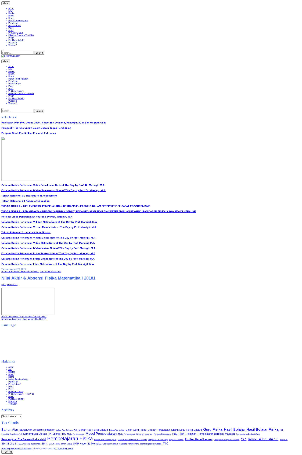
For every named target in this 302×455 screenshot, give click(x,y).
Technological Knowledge (150, 444)
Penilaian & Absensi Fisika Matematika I (20, 271)
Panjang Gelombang (162, 434)
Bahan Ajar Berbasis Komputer (37, 429)
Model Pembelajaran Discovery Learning (135, 434)
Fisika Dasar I (194, 429)
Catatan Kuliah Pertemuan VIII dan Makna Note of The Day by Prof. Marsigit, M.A (49, 221)
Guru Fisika (212, 429)
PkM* (10, 28)
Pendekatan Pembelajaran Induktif (132, 440)
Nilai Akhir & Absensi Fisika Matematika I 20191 (23, 319)
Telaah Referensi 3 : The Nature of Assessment (29, 195)
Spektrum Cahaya (110, 444)
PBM (181, 433)
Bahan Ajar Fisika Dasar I (93, 429)
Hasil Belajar (234, 429)
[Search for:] (2, 50)
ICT (281, 430)
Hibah (11, 16)
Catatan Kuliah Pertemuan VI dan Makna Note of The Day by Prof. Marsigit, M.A (48, 237)
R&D (243, 439)
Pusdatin (12, 43)
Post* (10, 30)
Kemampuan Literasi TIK (37, 433)
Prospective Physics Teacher (226, 440)
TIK (165, 443)
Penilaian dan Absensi (50, 271)
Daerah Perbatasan (159, 429)
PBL (174, 433)
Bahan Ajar (9, 429)
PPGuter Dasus (15, 33)
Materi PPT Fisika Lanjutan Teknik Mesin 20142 (23, 316)
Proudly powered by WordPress (16, 448)
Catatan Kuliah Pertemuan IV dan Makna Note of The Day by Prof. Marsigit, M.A (48, 248)
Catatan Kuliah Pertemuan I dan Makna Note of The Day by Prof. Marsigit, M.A (47, 264)
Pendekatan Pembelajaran (105, 440)
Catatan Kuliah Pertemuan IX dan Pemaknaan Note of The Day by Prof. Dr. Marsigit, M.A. (53, 190)
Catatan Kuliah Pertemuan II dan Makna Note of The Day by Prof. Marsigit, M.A (48, 258)
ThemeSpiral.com (64, 448)
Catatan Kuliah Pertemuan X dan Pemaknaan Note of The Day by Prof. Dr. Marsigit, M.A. (53, 185)
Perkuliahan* (14, 25)
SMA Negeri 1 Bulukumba (29, 444)
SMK (44, 443)
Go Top (8, 451)
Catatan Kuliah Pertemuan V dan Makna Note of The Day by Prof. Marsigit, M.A (48, 243)
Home (11, 18)
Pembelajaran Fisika (70, 438)
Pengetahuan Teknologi (158, 440)
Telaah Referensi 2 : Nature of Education (25, 200)
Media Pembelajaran (75, 434)
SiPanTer (283, 440)
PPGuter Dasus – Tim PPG (21, 35)
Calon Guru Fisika (136, 429)
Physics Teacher (176, 440)
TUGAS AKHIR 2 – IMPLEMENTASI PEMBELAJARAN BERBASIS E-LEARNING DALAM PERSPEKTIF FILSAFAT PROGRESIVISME (75, 206)
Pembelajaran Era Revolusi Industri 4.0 (23, 439)
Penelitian (13, 23)
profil (3, 284)
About (11, 8)
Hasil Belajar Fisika (262, 429)
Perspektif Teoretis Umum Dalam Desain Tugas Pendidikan (36, 127)
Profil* (11, 38)
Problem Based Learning (199, 439)
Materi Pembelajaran (18, 20)
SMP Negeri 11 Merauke (87, 443)
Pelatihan (191, 433)
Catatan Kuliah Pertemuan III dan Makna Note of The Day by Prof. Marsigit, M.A (48, 253)
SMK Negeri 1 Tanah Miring (60, 444)
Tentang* (12, 45)
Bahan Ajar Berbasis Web (66, 430)
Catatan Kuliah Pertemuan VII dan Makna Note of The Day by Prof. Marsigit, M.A (48, 227)
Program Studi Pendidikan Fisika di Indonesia (28, 133)
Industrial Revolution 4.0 (11, 434)
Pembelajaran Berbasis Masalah (216, 433)
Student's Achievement (129, 444)
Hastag (11, 13)
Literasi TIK (59, 433)
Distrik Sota (178, 429)
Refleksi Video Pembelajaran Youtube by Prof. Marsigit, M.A (36, 216)
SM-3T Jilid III (9, 443)
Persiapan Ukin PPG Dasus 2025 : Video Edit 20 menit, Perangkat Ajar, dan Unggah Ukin (53, 122)
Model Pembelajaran (101, 433)
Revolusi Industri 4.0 (263, 439)
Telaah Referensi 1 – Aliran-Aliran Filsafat (26, 232)
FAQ (10, 11)
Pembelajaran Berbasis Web (248, 434)
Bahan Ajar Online (116, 430)
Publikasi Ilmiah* (16, 40)
